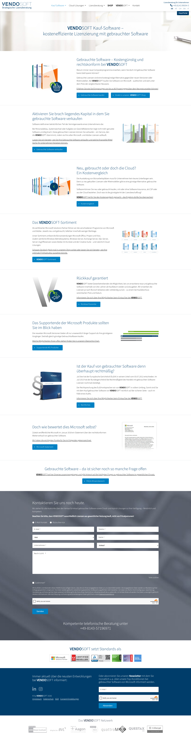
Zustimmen (40, 582)
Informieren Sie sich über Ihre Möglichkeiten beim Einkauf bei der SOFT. (109, 297)
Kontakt (136, 5)
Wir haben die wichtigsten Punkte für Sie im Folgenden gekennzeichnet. (61, 440)
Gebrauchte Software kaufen (92, 95)
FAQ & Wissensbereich (95, 481)
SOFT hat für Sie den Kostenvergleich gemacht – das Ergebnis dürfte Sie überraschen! (115, 197)
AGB (57, 698)
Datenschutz (48, 698)
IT (188, 9)
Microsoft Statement (45, 446)
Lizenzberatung (96, 5)
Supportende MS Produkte (47, 347)
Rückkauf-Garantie (88, 304)
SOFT (122, 5)
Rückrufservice (59, 522)
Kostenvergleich (87, 203)
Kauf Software (57, 5)
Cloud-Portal (183, 13)
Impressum (37, 698)
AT (176, 9)
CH (180, 9)
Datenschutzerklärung (106, 594)
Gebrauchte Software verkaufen (50, 149)
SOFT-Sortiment (46, 259)
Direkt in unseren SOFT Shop (130, 95)
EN (184, 9)
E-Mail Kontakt (41, 522)
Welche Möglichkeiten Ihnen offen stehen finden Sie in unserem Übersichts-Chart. (66, 341)
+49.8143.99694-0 (180, 5)
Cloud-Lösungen (76, 5)
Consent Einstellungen (69, 698)
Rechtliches (85, 404)
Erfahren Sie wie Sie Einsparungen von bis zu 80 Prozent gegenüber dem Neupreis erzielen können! (117, 88)
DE (172, 9)
